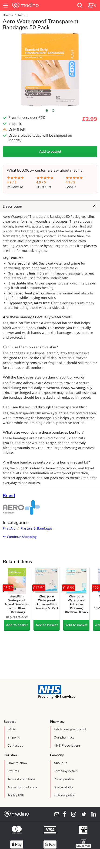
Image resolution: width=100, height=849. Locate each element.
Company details (66, 771)
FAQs (11, 729)
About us (60, 763)
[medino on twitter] (82, 814)
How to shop (17, 763)
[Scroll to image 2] (53, 110)
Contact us (15, 745)
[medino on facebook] (63, 814)
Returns (13, 771)
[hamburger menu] (5, 5)
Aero (21, 15)
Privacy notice (64, 779)
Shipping (13, 737)
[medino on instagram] (72, 814)
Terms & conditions (21, 779)
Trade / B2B (15, 795)
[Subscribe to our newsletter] (55, 814)
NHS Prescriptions (67, 745)
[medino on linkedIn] (92, 814)
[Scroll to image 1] (47, 110)
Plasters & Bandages (36, 528)
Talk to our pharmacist (70, 729)
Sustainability (63, 787)
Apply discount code (22, 787)
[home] (34, 5)
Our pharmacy (64, 737)
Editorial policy (64, 795)
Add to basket (50, 151)
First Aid (9, 528)
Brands (8, 15)
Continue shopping (21, 536)
